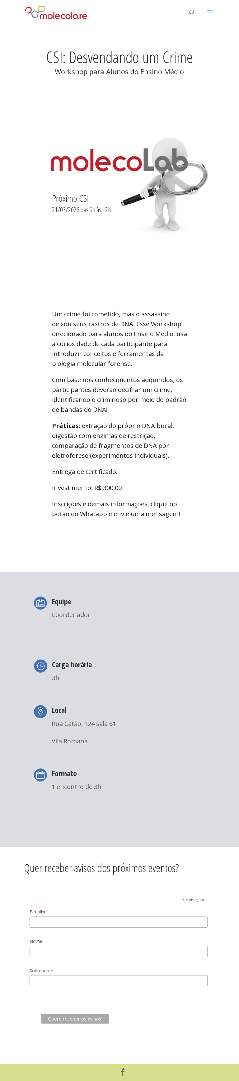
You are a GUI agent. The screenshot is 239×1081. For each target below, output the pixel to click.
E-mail (38, 912)
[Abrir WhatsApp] (223, 1065)
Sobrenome (41, 971)
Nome (36, 941)
